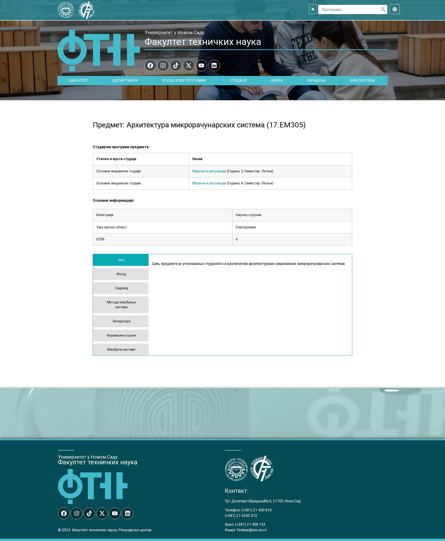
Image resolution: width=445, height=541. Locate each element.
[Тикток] (176, 65)
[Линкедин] (214, 65)
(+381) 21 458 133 (250, 524)
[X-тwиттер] (188, 65)
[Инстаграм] (163, 65)
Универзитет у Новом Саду (174, 32)
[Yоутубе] (201, 65)
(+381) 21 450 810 (257, 510)
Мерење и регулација (209, 171)
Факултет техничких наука (203, 41)
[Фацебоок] (150, 65)
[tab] (121, 260)
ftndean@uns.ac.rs (252, 530)
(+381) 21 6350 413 (241, 515)
